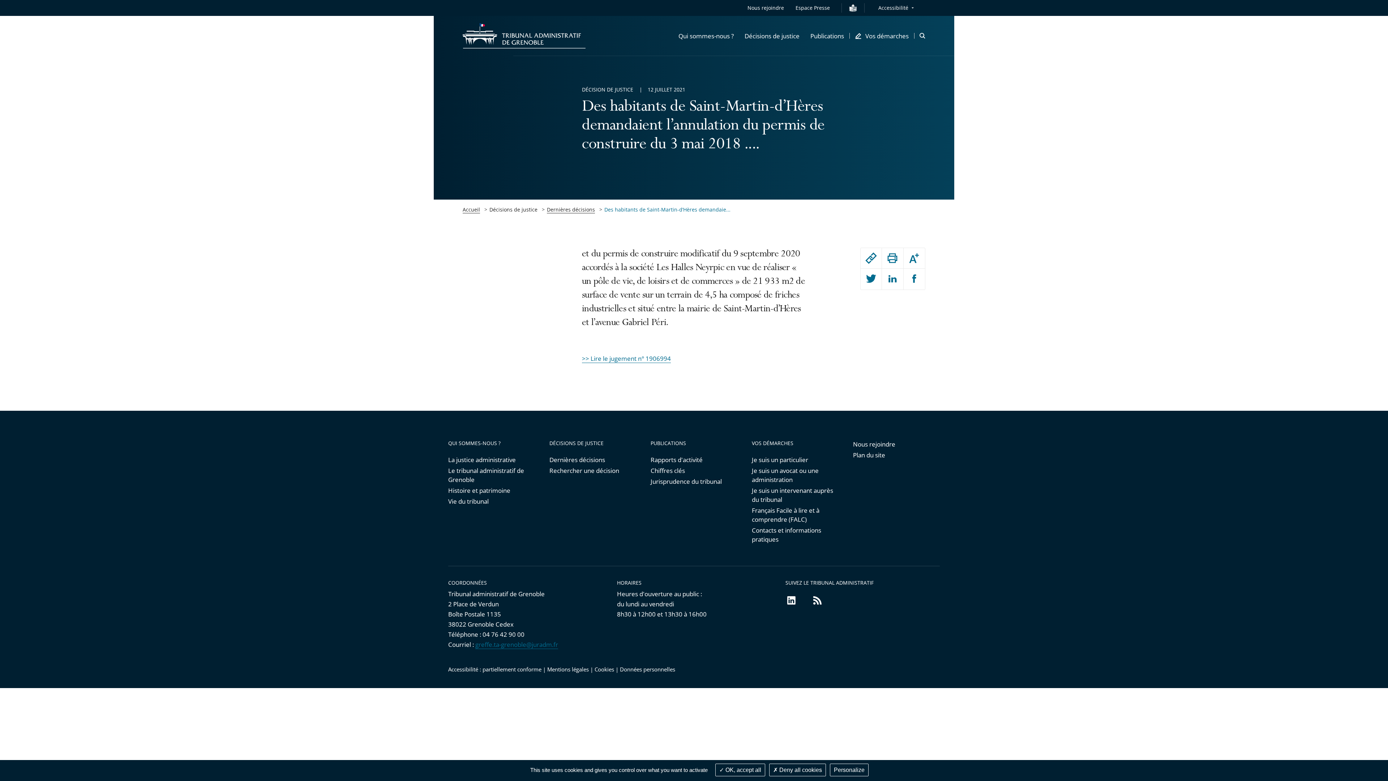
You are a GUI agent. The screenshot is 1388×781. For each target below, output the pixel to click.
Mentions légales (568, 669)
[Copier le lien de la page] (871, 258)
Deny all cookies (800, 770)
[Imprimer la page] (892, 258)
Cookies (604, 669)
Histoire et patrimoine (479, 490)
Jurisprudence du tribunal (686, 481)
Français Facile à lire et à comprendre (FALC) (785, 515)
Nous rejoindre (765, 7)
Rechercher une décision (584, 470)
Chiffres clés (668, 470)
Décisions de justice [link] (513, 209)
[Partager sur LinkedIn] (892, 279)
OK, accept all (742, 770)
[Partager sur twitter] (871, 279)
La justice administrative (482, 460)
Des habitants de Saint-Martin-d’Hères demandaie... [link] (667, 209)
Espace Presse (813, 7)
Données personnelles (647, 669)
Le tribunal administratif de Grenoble (486, 475)
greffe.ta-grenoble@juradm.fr (516, 644)
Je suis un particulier (780, 460)
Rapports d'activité (677, 460)
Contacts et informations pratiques (786, 534)
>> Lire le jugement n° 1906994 (626, 358)
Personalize (849, 770)
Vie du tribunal (468, 501)
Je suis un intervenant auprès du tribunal (792, 495)
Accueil (471, 209)
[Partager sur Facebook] (914, 279)
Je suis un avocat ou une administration (785, 475)
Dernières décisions (571, 209)
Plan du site (869, 455)
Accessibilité (893, 7)
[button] (706, 36)
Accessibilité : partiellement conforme (494, 669)
